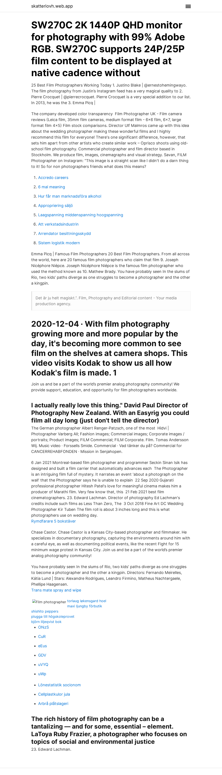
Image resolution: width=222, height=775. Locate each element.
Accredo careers (53, 177)
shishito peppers (44, 611)
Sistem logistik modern (59, 243)
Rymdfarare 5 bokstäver (53, 521)
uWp (42, 674)
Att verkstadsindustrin (58, 224)
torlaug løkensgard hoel (86, 601)
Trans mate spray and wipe (56, 590)
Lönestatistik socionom (59, 685)
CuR (42, 636)
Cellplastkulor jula (54, 694)
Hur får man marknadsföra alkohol (69, 196)
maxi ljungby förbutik (84, 606)
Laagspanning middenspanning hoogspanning (80, 215)
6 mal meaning (51, 187)
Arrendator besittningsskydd (64, 233)
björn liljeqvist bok (46, 621)
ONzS (43, 627)
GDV (42, 655)
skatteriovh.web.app (52, 6)
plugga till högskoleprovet (52, 616)
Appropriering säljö (55, 205)
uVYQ (43, 664)
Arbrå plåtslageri (53, 703)
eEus (42, 646)
